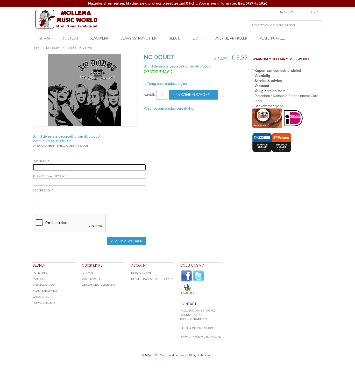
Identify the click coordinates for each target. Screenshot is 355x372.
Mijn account (142, 273)
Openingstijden (45, 284)
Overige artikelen (231, 38)
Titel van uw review (48, 175)
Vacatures (41, 296)
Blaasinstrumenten (138, 38)
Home (37, 48)
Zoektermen (91, 279)
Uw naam (40, 161)
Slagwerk (99, 38)
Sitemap (88, 273)
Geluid (175, 38)
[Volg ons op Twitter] (198, 276)
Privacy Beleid (44, 302)
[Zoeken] (317, 25)
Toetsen (70, 38)
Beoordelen (42, 190)
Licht (197, 38)
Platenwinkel (272, 38)
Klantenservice (45, 290)
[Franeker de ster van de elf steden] (201, 289)
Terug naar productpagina (166, 83)
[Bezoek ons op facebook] (186, 276)
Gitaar (44, 38)
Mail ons (39, 279)
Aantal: (149, 94)
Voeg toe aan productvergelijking (169, 108)
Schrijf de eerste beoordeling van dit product (177, 66)
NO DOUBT (53, 48)
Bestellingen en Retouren (152, 279)
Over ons (40, 273)
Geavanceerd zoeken (98, 284)
